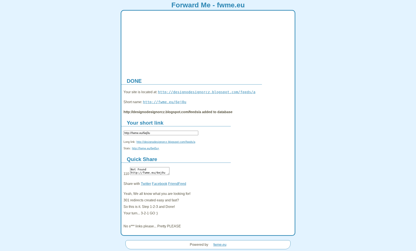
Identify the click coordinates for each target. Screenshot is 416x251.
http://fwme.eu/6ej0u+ (145, 148)
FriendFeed (177, 184)
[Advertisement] (208, 43)
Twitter (146, 184)
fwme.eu (219, 244)
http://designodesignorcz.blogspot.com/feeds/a (206, 92)
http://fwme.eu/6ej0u (164, 102)
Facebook (159, 184)
